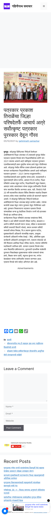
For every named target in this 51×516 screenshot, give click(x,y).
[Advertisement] (25, 39)
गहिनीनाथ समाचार (22, 6)
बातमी (9, 340)
